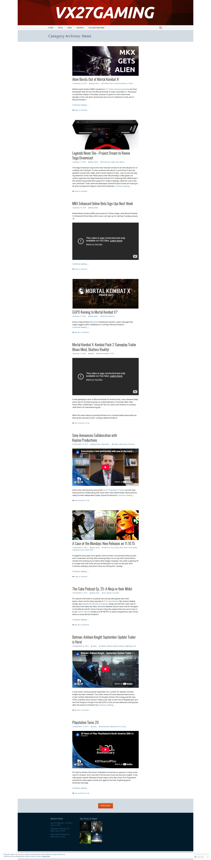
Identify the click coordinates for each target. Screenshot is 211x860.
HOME (50, 28)
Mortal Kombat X (121, 83)
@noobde (94, 322)
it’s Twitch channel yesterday (117, 89)
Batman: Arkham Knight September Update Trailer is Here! (104, 639)
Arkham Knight (112, 646)
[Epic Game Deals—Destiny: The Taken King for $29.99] (96, 838)
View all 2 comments (81, 625)
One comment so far (81, 423)
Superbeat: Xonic (78, 550)
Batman (121, 646)
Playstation (105, 444)
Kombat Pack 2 (108, 83)
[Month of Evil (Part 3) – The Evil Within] (96, 826)
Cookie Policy (46, 856)
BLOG (60, 28)
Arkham (103, 646)
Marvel (109, 593)
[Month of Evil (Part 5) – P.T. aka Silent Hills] (85, 826)
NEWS (69, 28)
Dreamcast (106, 162)
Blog (92, 83)
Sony (124, 726)
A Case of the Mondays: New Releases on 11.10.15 (103, 543)
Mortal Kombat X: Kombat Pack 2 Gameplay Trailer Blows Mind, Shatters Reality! (104, 347)
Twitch (130, 83)
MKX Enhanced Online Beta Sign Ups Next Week (102, 203)
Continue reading (80, 105)
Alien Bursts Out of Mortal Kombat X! (95, 79)
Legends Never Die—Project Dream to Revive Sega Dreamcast (101, 155)
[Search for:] (161, 28)
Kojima (115, 444)
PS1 (120, 726)
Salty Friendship (101, 604)
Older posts (105, 805)
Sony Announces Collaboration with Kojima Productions (94, 437)
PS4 (112, 353)
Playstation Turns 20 (85, 722)
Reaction (131, 444)
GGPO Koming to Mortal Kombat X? (94, 312)
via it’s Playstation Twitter (114, 490)
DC (105, 593)
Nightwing (128, 646)
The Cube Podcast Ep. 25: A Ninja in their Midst (102, 588)
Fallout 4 (107, 548)
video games (120, 162)
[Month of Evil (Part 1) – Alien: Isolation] (85, 838)
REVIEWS (80, 28)
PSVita (116, 548)
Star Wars (115, 593)
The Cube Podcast (111, 601)
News (97, 83)
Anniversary (105, 726)
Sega (113, 162)
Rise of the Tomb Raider (128, 548)
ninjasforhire (87, 604)
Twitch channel (83, 612)
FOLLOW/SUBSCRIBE (96, 28)
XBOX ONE (89, 550)
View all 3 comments (81, 332)
